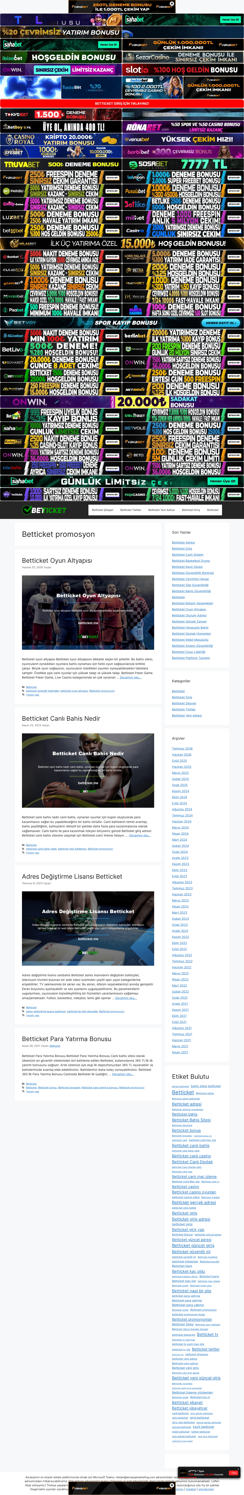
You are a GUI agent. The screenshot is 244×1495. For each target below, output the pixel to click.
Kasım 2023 (180, 864)
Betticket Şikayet (102, 510)
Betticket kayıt (182, 1266)
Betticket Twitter (130, 510)
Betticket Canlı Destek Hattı (187, 1167)
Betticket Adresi (183, 542)
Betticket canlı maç (182, 1171)
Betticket (212, 510)
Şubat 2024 (180, 846)
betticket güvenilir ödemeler (42, 690)
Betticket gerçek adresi (194, 1202)
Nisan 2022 (180, 979)
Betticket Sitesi (183, 1324)
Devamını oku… (131, 677)
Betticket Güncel (182, 1234)
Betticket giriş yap (188, 1229)
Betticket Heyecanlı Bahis (190, 627)
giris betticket (180, 1417)
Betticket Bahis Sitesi (191, 1120)
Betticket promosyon (102, 690)
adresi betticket (180, 1086)
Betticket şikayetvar (190, 1408)
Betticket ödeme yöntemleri (192, 1392)
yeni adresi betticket (184, 1436)
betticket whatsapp (196, 1354)
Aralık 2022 (180, 931)
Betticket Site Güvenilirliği (190, 585)
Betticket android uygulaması (187, 1109)
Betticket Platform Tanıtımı (191, 658)
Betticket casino (185, 1186)
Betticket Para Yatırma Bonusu (66, 1039)
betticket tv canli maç (183, 1339)
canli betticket (180, 1413)
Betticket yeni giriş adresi (185, 1373)
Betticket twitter (206, 1349)
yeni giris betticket (208, 1436)
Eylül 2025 (179, 761)
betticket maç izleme (209, 1281)
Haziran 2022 (181, 967)
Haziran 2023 (181, 894)
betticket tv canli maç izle (188, 1344)
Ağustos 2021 (182, 1028)
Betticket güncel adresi (191, 1239)
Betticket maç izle (184, 1281)
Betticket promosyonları (192, 1319)
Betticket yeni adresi (185, 1363)
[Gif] (122, 243)
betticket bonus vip (203, 1136)
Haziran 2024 (181, 821)
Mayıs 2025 (180, 773)
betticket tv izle (181, 1349)
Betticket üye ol (200, 1397)
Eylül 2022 (179, 949)
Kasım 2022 (180, 937)
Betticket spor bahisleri (207, 1324)
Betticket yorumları (182, 1383)
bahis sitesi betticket (206, 1086)
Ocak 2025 (180, 785)
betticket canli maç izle (202, 1140)
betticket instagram (185, 1261)
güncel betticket (181, 1427)
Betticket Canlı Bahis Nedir (61, 718)
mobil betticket (181, 1431)
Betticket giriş (184, 1213)
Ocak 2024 (180, 852)
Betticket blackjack (182, 1125)
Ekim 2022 (179, 943)
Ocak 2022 (180, 997)
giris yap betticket (183, 1422)
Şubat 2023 (180, 918)
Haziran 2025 (181, 767)
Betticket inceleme (207, 1257)
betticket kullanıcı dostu (185, 1276)
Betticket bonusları (69, 1087)
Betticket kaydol (209, 1261)
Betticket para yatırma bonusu (100, 1087)
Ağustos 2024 (182, 809)
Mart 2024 (179, 839)
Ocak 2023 (180, 925)
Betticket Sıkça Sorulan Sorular (190, 1329)
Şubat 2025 (180, 779)
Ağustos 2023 (182, 882)
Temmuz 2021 (182, 1034)
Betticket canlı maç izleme (194, 1176)
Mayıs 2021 (180, 1046)
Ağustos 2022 (182, 955)
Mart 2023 (179, 912)
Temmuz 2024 (182, 815)
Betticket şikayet (187, 1402)
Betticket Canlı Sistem (187, 554)
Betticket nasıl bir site (191, 1290)
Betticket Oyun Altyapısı (57, 560)
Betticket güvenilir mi (191, 1251)
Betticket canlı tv (210, 1181)
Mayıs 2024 (180, 827)
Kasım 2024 (180, 791)
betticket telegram (183, 1334)
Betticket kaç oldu (188, 1271)
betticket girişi (182, 1224)
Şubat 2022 (180, 991)
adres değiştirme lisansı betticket (46, 1011)
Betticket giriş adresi (191, 1219)
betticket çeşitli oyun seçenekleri (187, 1388)
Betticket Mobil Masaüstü (190, 640)
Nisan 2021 (180, 1052)
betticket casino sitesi (186, 1197)
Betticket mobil (180, 1285)
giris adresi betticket (201, 1413)
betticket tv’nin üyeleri (182, 1441)
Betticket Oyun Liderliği (188, 652)
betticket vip (178, 1354)
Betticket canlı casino (191, 1156)
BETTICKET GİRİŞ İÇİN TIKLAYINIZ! (122, 103)
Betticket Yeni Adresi (161, 510)
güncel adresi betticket (208, 1422)
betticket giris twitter (184, 1207)
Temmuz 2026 (182, 748)
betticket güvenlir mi (184, 1256)
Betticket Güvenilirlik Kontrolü (193, 573)
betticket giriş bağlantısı (72, 848)
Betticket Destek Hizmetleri (191, 633)
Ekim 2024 (179, 797)
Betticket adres (205, 1093)
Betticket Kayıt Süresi (187, 567)
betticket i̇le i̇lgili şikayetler (82, 1011)
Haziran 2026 (181, 754)
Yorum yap (32, 694)
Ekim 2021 (179, 1016)
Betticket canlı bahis (191, 1145)
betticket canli (179, 1140)
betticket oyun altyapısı (74, 690)
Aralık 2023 (180, 858)
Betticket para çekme (188, 1305)
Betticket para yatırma (187, 1300)
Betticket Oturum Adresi (189, 615)
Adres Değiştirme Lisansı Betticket (72, 876)
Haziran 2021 (181, 1040)
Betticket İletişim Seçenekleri (192, 603)
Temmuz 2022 (182, 961)
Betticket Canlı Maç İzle (186, 1181)
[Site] (61, 177)
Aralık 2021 (180, 1004)
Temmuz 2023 (182, 888)
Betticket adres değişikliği (186, 1098)
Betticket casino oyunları (194, 1192)
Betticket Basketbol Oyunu (191, 561)
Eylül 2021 (179, 1022)
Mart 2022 (179, 985)
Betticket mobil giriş (201, 1285)
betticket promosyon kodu (188, 1314)
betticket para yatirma (186, 1296)
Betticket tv (207, 1334)
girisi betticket (199, 1417)
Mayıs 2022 (180, 973)
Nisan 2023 (180, 906)
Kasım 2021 (180, 1010)
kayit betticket (203, 1427)
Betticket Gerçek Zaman (189, 621)
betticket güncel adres (208, 1234)
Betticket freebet (210, 1197)
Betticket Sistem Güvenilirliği (192, 646)
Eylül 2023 (179, 876)
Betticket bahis (185, 1114)
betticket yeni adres (184, 1358)
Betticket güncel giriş (193, 1245)
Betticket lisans (209, 1276)
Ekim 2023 (179, 870)
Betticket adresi (186, 1104)
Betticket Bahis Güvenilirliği (191, 591)
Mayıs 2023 (180, 900)
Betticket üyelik (180, 1397)
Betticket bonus (47, 1087)
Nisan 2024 (180, 833)
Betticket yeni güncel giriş (196, 1377)
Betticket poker (180, 1310)
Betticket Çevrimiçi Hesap (190, 579)
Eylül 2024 (179, 803)
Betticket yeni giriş (185, 1368)
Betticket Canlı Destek (192, 1161)
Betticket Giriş (191, 510)
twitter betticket (200, 1431)
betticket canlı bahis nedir (41, 848)
